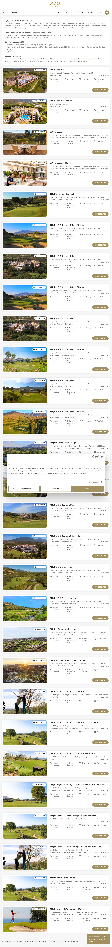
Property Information (9, 941)
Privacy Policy (24, 941)
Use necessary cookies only (24, 489)
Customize (55, 489)
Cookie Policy (53, 941)
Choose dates (100, 90)
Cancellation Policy (39, 941)
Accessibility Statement (70, 941)
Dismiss (85, 28)
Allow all (88, 489)
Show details (94, 482)
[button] (18, 12)
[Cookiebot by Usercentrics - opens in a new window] (94, 456)
